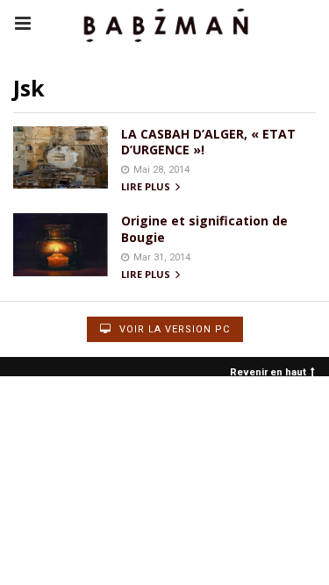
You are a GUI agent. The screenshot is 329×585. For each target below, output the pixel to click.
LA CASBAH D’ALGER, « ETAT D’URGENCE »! (208, 141)
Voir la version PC (173, 329)
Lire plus (147, 187)
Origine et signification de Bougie (204, 228)
